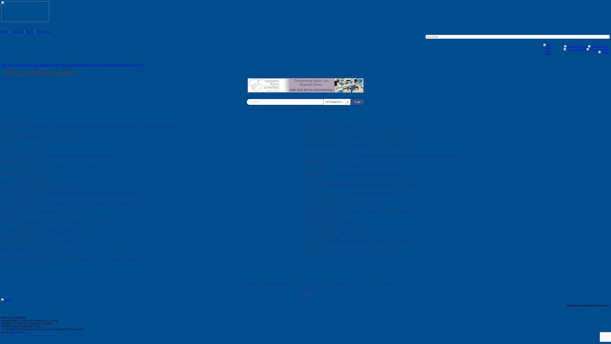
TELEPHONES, (67, 156)
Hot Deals (548, 52)
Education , (59, 184)
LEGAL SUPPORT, (330, 194)
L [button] (302, 109)
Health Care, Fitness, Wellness (324, 181)
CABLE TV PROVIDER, (87, 156)
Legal (309, 190)
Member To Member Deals (302, 283)
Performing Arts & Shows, (63, 137)
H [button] (290, 109)
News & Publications (114, 65)
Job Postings (324, 283)
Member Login (43, 31)
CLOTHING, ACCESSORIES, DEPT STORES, (386, 241)
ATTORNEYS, (313, 194)
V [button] (334, 109)
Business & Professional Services (326, 143)
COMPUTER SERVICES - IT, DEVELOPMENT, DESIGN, (30, 156)
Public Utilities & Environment (324, 219)
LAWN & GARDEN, (122, 194)
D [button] (278, 109)
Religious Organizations (320, 228)
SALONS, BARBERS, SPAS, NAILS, (324, 213)
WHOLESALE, (344, 203)
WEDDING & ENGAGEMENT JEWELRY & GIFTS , (374, 165)
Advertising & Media (14, 124)
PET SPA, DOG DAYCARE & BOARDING (83, 222)
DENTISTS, (312, 184)
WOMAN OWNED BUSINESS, (17, 213)
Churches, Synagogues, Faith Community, (327, 232)
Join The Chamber (381, 283)
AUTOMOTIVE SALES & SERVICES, (324, 137)
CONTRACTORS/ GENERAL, (321, 156)
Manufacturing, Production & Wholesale (330, 200)
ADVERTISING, (71, 127)
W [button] (337, 109)
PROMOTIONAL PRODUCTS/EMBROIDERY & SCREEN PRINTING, (140, 127)
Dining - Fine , (45, 241)
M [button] (305, 109)
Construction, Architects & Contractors (329, 152)
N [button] (308, 109)
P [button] (315, 109)
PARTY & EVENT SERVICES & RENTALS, (327, 165)
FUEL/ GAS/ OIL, (327, 203)
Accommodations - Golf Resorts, (134, 203)
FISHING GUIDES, (95, 251)
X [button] (340, 109)
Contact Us (16, 31)
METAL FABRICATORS (364, 203)
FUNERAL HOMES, (390, 213)
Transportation (315, 247)
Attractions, (7, 137)
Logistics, (343, 251)
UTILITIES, (311, 222)
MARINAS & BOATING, (355, 137)
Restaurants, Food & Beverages (21, 238)
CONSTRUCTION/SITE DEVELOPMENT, (438, 156)
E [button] (281, 109)
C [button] (275, 109)
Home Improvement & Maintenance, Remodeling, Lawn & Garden (41, 190)
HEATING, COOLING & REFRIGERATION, (358, 156)
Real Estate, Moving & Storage (20, 228)
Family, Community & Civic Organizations (27, 171)
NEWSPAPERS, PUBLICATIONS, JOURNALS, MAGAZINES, (32, 127)
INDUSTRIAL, (9, 165)
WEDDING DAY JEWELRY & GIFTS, (130, 260)
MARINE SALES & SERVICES (395, 137)
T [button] (327, 109)
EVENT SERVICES (410, 165)
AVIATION (7, 146)
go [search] (358, 101)
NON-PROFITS (10, 175)
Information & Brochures (358, 283)
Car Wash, (373, 137)
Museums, (19, 137)
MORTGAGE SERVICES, (385, 175)
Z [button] (346, 109)
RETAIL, (310, 241)
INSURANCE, (341, 175)
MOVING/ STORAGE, (70, 232)
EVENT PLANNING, (67, 260)
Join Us (29, 31)
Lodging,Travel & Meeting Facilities (23, 200)
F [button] (284, 109)
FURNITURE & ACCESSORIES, (346, 241)
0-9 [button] (264, 109)
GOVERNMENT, (32, 184)
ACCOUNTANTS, (358, 146)
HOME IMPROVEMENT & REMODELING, (23, 194)
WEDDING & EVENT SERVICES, (94, 260)
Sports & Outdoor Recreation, (70, 251)
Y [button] (343, 109)
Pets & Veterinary (12, 219)
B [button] (271, 109)
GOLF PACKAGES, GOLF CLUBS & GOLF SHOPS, (28, 251)
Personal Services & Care (321, 209)
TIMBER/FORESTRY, (329, 127)
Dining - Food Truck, (63, 241)
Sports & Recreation (14, 247)
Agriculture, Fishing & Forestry (325, 124)
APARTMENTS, (50, 232)
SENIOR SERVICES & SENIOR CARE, (389, 184)
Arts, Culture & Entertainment (20, 133)
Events (140, 65)
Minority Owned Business (17, 209)
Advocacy (131, 65)
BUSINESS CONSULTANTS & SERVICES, (327, 146)
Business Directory (49, 65)
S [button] (324, 109)
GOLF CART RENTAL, (116, 251)
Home (4, 31)
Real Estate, (35, 232)
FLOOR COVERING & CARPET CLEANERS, (67, 194)
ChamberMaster (16, 332)
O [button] (312, 109)
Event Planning (315, 162)
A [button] (268, 109)
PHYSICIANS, (362, 184)
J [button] (296, 109)
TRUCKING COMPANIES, (373, 251)
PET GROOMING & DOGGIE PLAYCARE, (23, 222)
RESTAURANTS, (10, 241)
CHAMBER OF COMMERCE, (394, 146)
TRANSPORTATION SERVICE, (321, 251)
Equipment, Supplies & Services (21, 162)
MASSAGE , (407, 213)
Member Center (31, 65)
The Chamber (15, 65)
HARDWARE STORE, (101, 194)
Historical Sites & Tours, (37, 137)
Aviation (7, 143)
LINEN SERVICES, (45, 165)
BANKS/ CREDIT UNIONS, (319, 175)
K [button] (299, 109)
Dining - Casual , (28, 241)
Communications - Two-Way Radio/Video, (77, 165)
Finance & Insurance (318, 171)
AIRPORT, (354, 251)
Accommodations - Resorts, (103, 203)
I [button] (293, 109)
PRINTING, (373, 146)
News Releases (249, 283)
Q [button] (318, 109)
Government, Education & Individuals (24, 181)
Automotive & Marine (319, 133)
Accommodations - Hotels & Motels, (70, 203)
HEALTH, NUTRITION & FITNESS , (336, 184)
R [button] (321, 109)
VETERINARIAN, (53, 222)
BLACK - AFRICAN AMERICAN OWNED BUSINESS (59, 213)
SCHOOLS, (47, 184)
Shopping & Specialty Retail (323, 238)
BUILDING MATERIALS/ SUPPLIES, (399, 156)
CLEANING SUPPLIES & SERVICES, (361, 213)
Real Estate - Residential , (15, 232)
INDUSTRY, (312, 203)
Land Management (350, 127)
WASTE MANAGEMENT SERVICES (336, 222)
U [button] (331, 109)
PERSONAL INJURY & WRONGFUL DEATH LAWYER (367, 194)
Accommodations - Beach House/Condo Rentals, (26, 203)
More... (179, 127)
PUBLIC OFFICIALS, (12, 184)
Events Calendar (267, 283)
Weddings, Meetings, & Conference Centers (28, 257)
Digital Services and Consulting (115, 156)
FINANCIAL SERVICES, (360, 175)
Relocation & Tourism (92, 65)
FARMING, (311, 127)
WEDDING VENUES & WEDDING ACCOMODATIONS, (29, 260)
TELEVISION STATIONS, (92, 127)
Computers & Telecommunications (23, 152)
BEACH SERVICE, (26, 165)
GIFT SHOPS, (323, 241)
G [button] (287, 109)
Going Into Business (69, 65)
